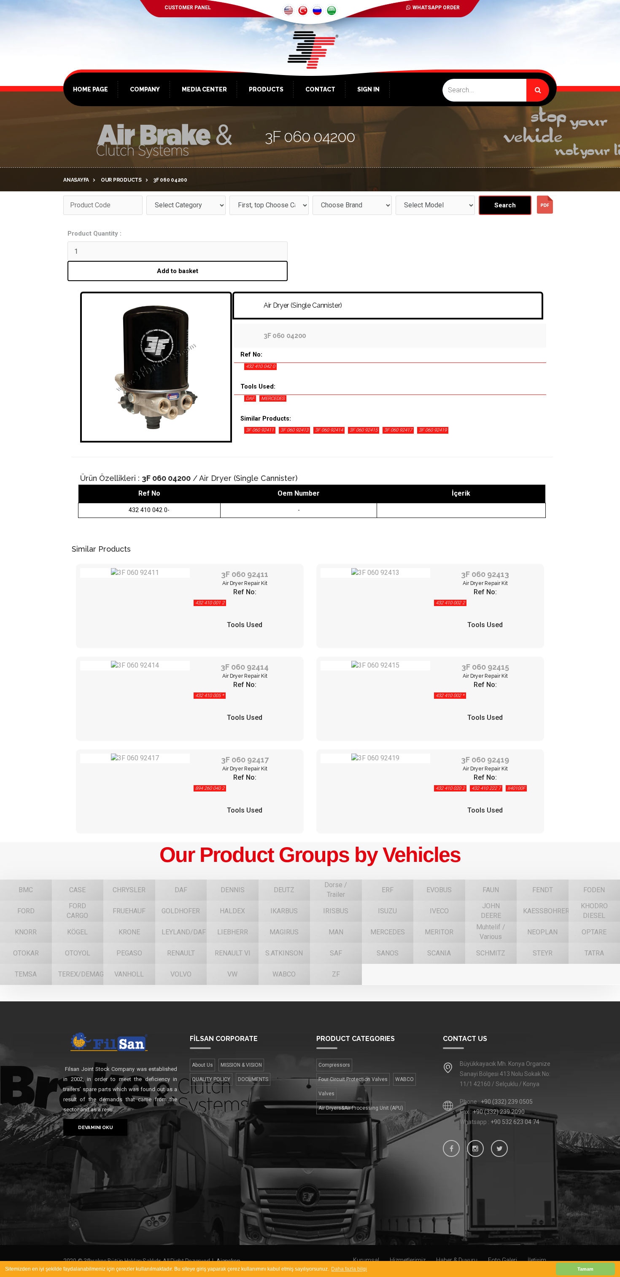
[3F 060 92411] (135, 573)
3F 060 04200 (170, 180)
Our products (121, 180)
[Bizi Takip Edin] (451, 1148)
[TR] (303, 10)
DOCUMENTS (253, 1079)
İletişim (537, 1260)
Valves (326, 1094)
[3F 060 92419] (375, 758)
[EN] (288, 10)
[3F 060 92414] (135, 666)
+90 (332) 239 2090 (499, 1111)
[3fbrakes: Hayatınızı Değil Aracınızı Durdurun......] (120, 1041)
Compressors (334, 1065)
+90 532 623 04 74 (515, 1122)
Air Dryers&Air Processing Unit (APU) (360, 1108)
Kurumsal (366, 1260)
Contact (320, 89)
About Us (202, 1065)
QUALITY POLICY (211, 1079)
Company (145, 89)
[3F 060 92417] (135, 758)
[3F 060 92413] (375, 573)
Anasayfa (76, 180)
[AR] (331, 10)
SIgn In (368, 89)
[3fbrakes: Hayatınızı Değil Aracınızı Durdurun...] (310, 63)
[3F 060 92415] (375, 666)
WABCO (404, 1079)
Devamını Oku (95, 1127)
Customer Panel (187, 8)
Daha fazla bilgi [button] (349, 1269)
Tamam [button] (585, 1269)
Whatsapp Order (436, 8)
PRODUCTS (266, 89)
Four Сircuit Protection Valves (353, 1079)
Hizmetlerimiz (408, 1260)
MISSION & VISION (241, 1065)
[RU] (317, 10)
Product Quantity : (94, 233)
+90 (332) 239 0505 (507, 1101)
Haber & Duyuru (456, 1260)
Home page (90, 89)
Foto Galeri (502, 1260)
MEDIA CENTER (204, 89)
